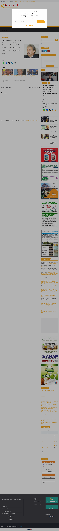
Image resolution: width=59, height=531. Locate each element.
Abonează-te (41, 21)
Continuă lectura (29, 25)
